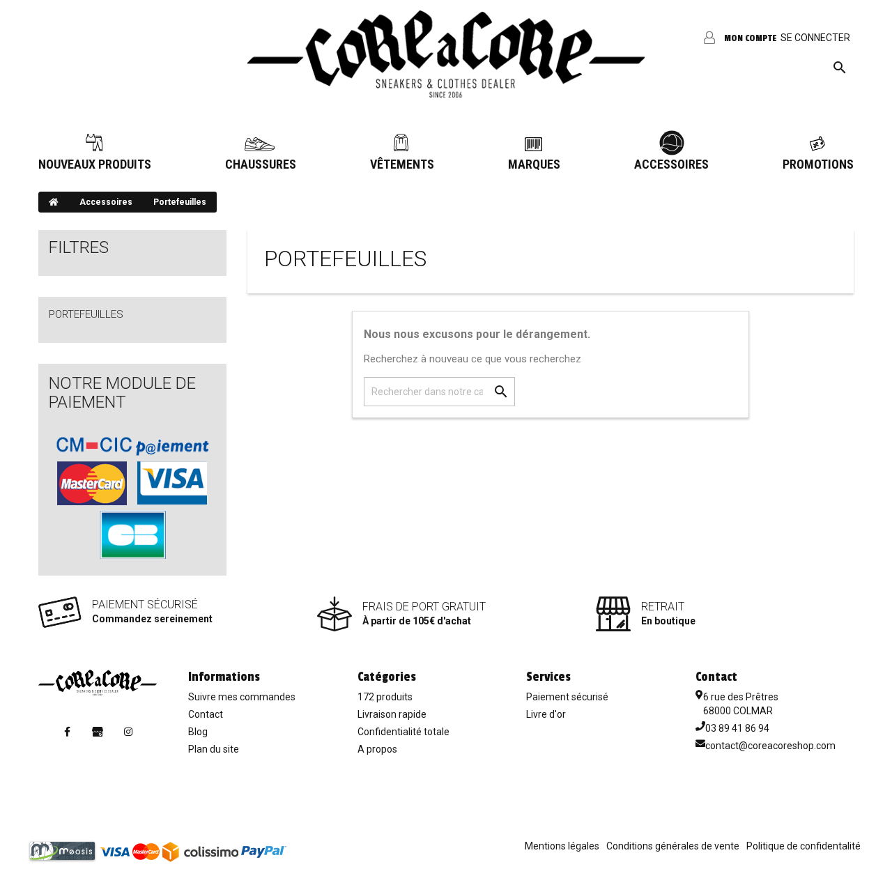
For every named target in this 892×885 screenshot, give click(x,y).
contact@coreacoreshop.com (770, 745)
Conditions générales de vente (672, 846)
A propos (377, 749)
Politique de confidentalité (803, 846)
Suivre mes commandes (241, 696)
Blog (198, 731)
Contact (205, 714)
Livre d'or (546, 714)
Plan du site (213, 749)
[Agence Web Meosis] (62, 850)
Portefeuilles (86, 314)
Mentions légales (562, 846)
